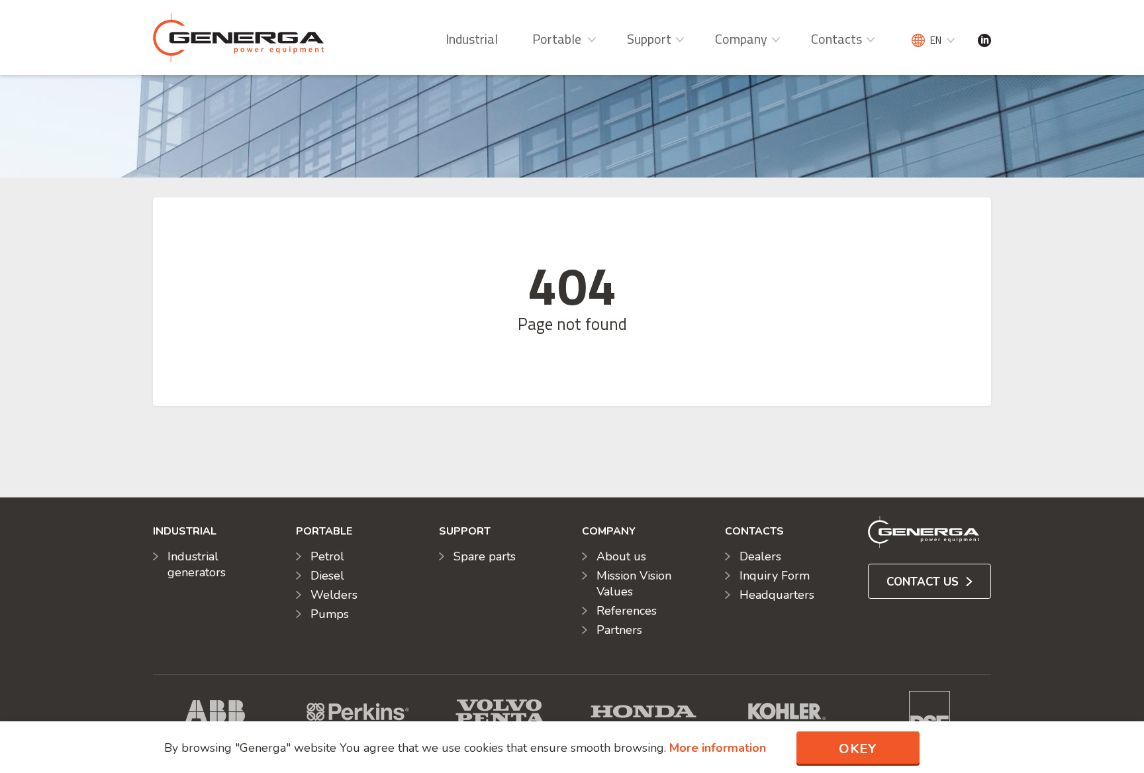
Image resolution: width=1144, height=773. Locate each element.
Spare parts (484, 556)
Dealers (760, 556)
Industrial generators (196, 564)
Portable (556, 38)
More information (717, 748)
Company (741, 38)
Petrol (327, 556)
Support (649, 38)
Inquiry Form (774, 576)
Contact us (924, 582)
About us (621, 556)
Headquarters (776, 595)
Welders (334, 595)
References (626, 611)
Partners (619, 630)
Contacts (836, 38)
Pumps (329, 614)
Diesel (327, 576)
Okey (858, 749)
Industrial (472, 38)
